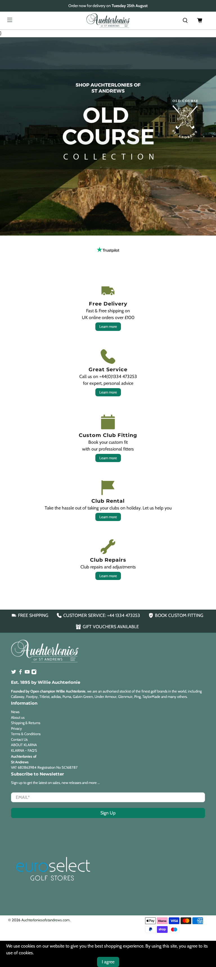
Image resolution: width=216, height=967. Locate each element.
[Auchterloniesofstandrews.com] (108, 20)
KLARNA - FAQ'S (24, 750)
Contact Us (19, 739)
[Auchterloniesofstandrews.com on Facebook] (20, 673)
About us (17, 717)
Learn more (108, 326)
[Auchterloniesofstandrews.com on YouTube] (27, 673)
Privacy (16, 728)
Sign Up (108, 813)
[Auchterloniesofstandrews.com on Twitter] (13, 673)
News (15, 711)
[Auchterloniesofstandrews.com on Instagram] (34, 673)
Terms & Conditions (25, 733)
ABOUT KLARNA (24, 744)
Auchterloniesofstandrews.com (45, 920)
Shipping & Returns (25, 722)
